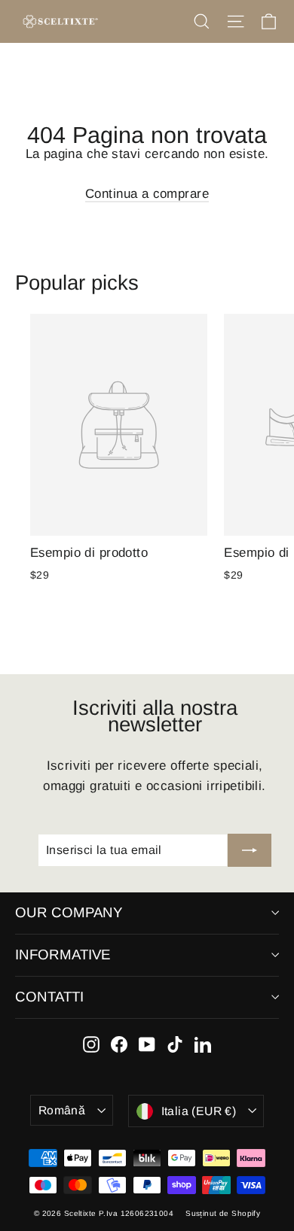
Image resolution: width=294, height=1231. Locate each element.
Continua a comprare (147, 194)
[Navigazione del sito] (235, 21)
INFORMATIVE (62, 954)
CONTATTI (49, 997)
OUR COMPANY (68, 912)
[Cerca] (201, 21)
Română (61, 1110)
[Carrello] (268, 21)
